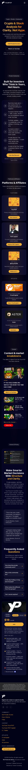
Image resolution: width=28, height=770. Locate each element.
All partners (5, 742)
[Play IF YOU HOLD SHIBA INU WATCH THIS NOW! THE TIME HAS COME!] (14, 373)
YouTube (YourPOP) (8, 725)
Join (14, 624)
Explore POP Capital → (14, 244)
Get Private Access (14, 44)
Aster (3, 740)
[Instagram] (3, 707)
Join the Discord (14, 155)
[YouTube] (7, 707)
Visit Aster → (14, 330)
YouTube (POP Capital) (8, 728)
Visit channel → (14, 217)
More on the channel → (10, 422)
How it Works (6, 717)
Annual (23, 615)
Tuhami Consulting (17, 765)
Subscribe (8, 425)
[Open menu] (24, 2)
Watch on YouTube (14, 49)
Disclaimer (8, 763)
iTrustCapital (5, 737)
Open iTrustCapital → (14, 303)
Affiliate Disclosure (17, 763)
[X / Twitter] (10, 707)
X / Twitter (5, 730)
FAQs (3, 719)
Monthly (15, 615)
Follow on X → (14, 271)
